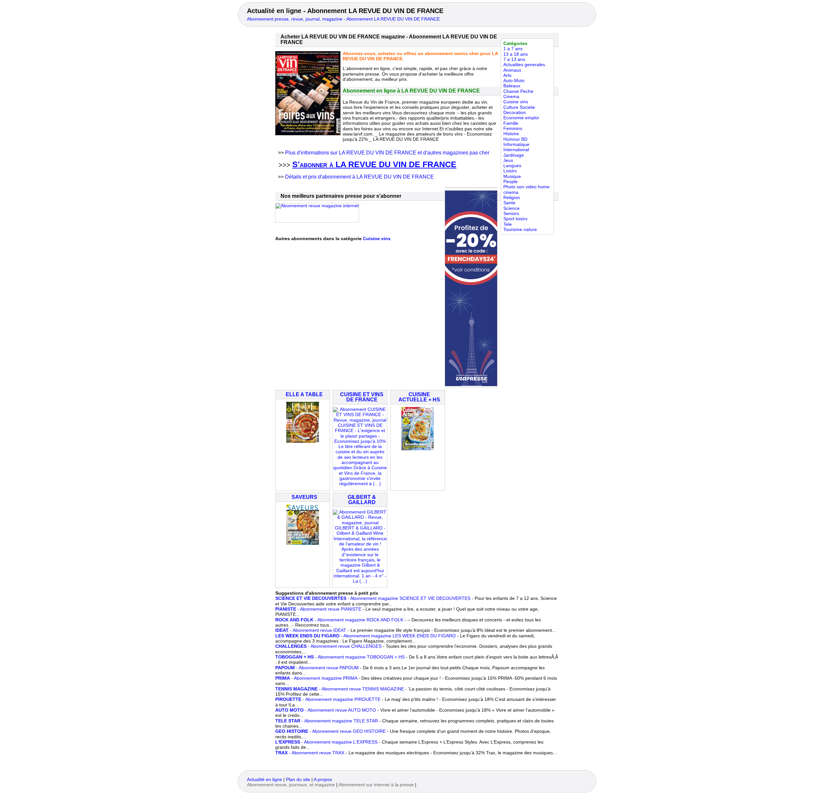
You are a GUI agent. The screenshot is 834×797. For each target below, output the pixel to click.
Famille (510, 123)
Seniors (511, 213)
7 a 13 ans (514, 59)
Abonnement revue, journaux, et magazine (291, 784)
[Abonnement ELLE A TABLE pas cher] (302, 441)
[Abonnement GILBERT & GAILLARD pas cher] (360, 581)
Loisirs (510, 170)
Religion (511, 197)
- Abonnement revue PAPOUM (317, 667)
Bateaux (511, 85)
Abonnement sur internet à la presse (376, 784)
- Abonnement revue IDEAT (310, 630)
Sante (509, 202)
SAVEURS (304, 497)
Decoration (514, 112)
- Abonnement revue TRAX (309, 752)
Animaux (512, 70)
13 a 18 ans (515, 54)
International (516, 149)
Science (511, 208)
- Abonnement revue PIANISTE (318, 609)
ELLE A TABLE (304, 394)
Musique (512, 176)
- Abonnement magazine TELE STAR (326, 720)
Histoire (511, 133)
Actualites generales (524, 64)
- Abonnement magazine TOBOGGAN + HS (340, 657)
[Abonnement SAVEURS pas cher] (302, 543)
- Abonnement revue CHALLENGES (328, 646)
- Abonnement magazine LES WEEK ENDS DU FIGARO (365, 635)
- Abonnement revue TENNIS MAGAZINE (339, 689)
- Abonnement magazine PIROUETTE (328, 699)
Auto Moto (514, 80)
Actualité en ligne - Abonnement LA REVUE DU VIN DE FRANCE (345, 10)
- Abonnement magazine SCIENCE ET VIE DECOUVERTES (372, 598)
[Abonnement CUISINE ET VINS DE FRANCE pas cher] (360, 483)
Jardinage (513, 155)
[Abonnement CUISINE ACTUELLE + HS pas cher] (417, 448)
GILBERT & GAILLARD (362, 499)
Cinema (511, 96)
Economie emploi (521, 117)
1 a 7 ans (513, 48)
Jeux (508, 160)
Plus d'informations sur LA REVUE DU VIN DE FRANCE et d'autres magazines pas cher (387, 152)
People (510, 181)
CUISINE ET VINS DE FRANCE (361, 397)
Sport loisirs (515, 218)
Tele (507, 224)
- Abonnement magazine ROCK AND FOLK (339, 619)
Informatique (516, 144)
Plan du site (298, 779)
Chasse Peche (518, 91)
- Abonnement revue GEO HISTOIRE (330, 731)
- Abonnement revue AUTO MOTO (325, 710)
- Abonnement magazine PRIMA (316, 678)
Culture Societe (519, 107)
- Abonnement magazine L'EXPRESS (326, 742)
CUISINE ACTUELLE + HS (419, 397)
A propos (323, 779)
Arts (507, 75)
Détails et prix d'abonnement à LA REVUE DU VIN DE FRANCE (359, 177)
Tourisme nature (520, 229)
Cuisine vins (515, 101)
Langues (512, 165)
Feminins (512, 128)
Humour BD (515, 139)
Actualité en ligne (264, 779)
